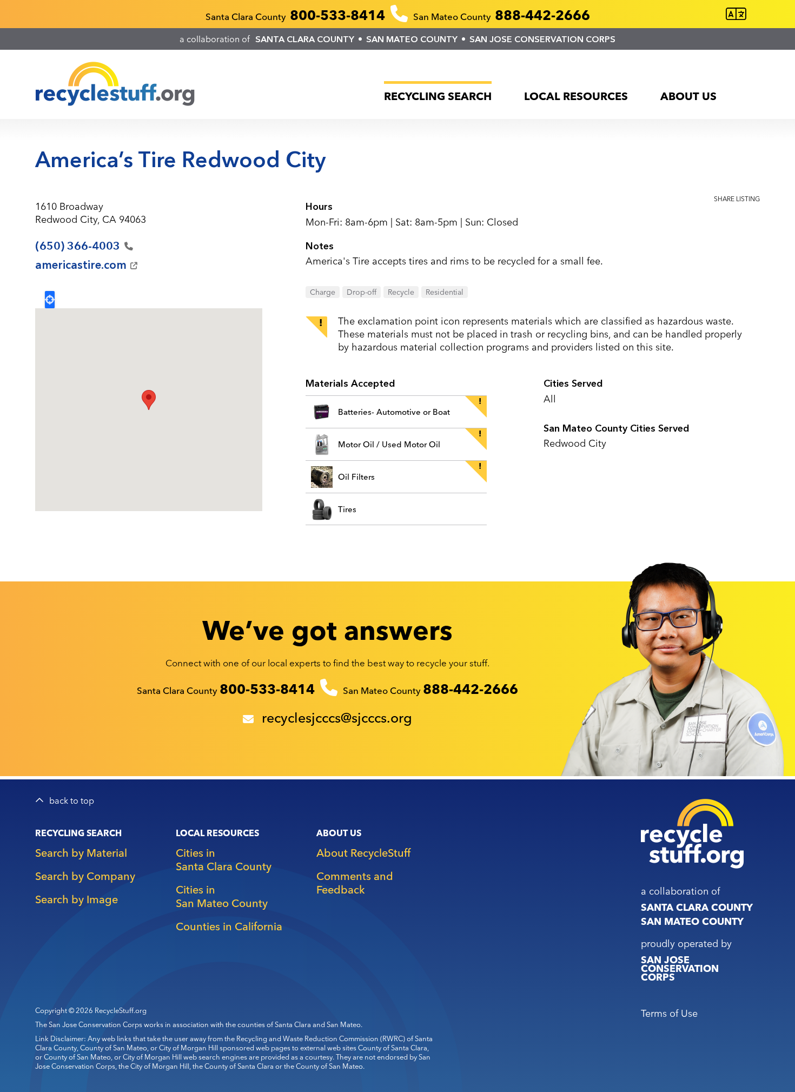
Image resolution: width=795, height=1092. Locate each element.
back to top (71, 800)
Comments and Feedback (354, 882)
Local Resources (576, 96)
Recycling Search (438, 96)
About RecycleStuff (363, 852)
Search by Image (76, 899)
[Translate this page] (736, 14)
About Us (688, 96)
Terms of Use (669, 1013)
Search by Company (85, 876)
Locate (50, 299)
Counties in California (229, 926)
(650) (77, 246)
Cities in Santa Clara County (223, 859)
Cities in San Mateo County (222, 896)
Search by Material (81, 852)
